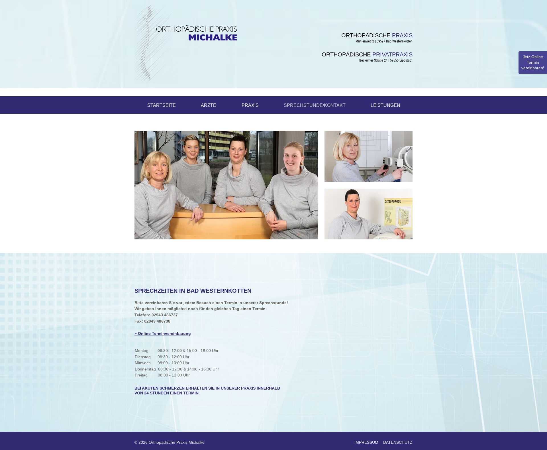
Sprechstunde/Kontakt (315, 105)
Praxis (250, 105)
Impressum (366, 442)
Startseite (161, 105)
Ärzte (208, 105)
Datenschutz (398, 442)
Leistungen (385, 105)
